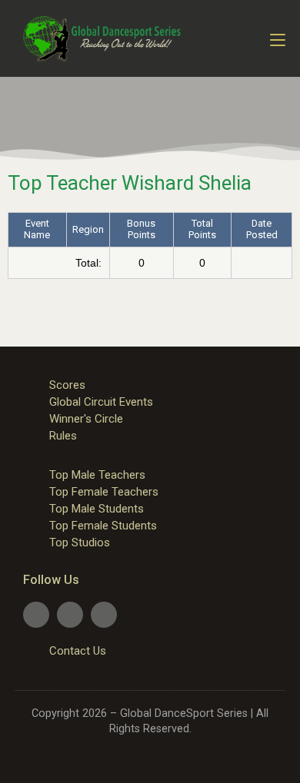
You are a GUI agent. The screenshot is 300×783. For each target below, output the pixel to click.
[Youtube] (70, 615)
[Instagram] (104, 615)
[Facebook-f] (36, 615)
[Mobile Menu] (277, 38)
